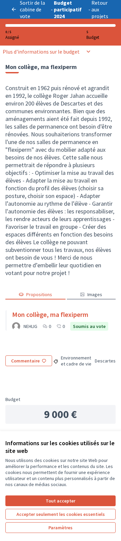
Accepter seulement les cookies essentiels (60, 514)
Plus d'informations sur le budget (41, 51)
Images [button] (94, 294)
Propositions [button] (39, 294)
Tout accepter (60, 501)
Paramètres (60, 528)
